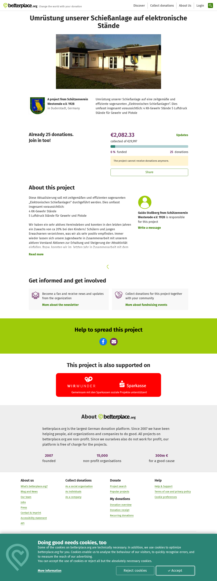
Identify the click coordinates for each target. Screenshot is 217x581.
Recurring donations (122, 515)
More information (49, 571)
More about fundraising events (146, 305)
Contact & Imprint (31, 512)
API (22, 523)
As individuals (73, 491)
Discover (139, 5)
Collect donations (162, 5)
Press (24, 507)
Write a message (149, 228)
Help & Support (163, 486)
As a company (73, 496)
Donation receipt (119, 510)
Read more (36, 254)
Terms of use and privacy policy (173, 491)
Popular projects (119, 491)
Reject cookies (135, 570)
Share (149, 172)
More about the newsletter (60, 305)
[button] (103, 341)
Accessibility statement (34, 517)
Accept (176, 570)
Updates (182, 135)
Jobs (23, 502)
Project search (118, 486)
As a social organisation (79, 486)
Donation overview (121, 504)
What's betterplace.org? (34, 486)
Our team (26, 496)
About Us (185, 5)
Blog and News (29, 491)
